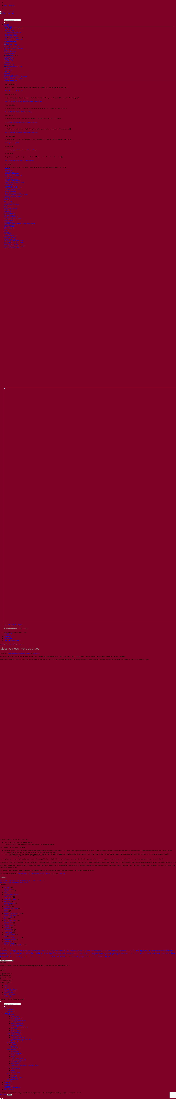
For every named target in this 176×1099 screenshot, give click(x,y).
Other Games (11, 1049)
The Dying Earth (16, 1053)
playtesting (114, 954)
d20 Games (11, 1042)
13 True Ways (3, 950)
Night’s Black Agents (18, 1025)
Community (8, 633)
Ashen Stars (8, 889)
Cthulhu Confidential (11, 894)
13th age (11, 950)
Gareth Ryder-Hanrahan (144, 950)
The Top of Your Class (11, 80)
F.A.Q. (5, 987)
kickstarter (76, 953)
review (125, 953)
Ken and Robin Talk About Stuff (36, 953)
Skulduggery (8, 932)
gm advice (159, 950)
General (6, 905)
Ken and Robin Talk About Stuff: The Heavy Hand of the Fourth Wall (22, 881)
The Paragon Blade (17, 1041)
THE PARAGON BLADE (13, 625)
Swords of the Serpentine (12, 938)
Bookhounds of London (50, 950)
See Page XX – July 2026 (12, 143)
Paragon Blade (8, 926)
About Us (7, 635)
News (6, 644)
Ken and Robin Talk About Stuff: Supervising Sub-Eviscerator (21, 122)
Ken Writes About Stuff (18, 1060)
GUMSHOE (62, 873)
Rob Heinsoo (143, 953)
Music (13, 1070)
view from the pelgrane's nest (79, 957)
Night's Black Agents (10, 920)
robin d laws (153, 953)
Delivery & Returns (10, 991)
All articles (10, 1009)
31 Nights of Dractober (28, 950)
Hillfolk (6, 910)
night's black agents (101, 953)
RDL (120, 953)
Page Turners (8, 924)
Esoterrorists (8, 898)
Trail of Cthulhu (20, 644)
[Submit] (4, 22)
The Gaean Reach (12, 644)
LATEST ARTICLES (10, 82)
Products (7, 168)
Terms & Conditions (10, 989)
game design (129, 950)
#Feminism (15, 1051)
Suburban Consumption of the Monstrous (25, 1065)
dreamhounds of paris (80, 950)
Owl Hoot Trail (8, 922)
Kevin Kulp (69, 954)
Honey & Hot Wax (17, 1058)
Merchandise (15, 1072)
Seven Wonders (9, 931)
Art (35, 950)
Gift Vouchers (15, 1069)
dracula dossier (69, 950)
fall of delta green (113, 950)
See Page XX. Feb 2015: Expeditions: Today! (14, 882)
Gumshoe (2, 644)
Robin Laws (36, 653)
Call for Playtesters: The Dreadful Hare (15, 91)
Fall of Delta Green (10, 899)
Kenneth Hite (60, 953)
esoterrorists (98, 950)
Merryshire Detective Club (12, 913)
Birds (5, 893)
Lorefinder (14, 1046)
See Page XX (8, 638)
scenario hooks (165, 954)
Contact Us (7, 637)
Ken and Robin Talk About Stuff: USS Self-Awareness (19, 160)
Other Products (12, 1067)
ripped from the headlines (134, 953)
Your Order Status (9, 994)
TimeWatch (7, 941)
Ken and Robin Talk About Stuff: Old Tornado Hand (18, 111)
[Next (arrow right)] (2, 1098)
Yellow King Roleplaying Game (14, 945)
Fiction (9, 1074)
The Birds (14, 1075)
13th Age (6, 887)
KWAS (6, 912)
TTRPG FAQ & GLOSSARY (12, 640)
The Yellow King (16, 1032)
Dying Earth (8, 896)
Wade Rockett (93, 957)
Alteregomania (16, 1036)
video (67, 957)
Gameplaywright (9, 903)
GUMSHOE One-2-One (11, 908)
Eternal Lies (105, 950)
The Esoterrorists (16, 1018)
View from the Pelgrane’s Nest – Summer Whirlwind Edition (20, 150)
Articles (6, 24)
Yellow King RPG (104, 957)
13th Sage (19, 950)
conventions (59, 950)
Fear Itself (7, 901)
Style (5, 936)
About (6, 985)
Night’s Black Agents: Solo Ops (21, 1039)
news (91, 953)
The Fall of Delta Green (32, 957)
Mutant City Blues (10, 915)
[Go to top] (0, 1001)
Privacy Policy (8, 992)
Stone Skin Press (9, 934)
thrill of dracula (41, 957)
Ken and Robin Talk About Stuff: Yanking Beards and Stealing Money (23, 101)
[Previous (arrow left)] (0, 1098)
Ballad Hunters (9, 891)
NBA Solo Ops (8, 917)
